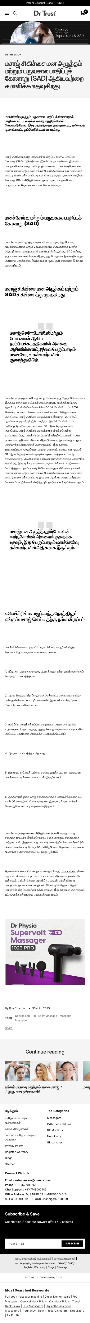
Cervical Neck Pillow (33, 1301)
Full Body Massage (44, 1015)
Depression (13, 54)
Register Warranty (16, 1152)
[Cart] (83, 13)
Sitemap (10, 1164)
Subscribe (72, 1243)
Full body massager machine (23, 1296)
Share (9, 1028)
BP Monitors (55, 1130)
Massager (21, 1020)
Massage (65, 1015)
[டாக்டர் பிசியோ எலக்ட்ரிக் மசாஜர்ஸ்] (45, 921)
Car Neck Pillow (59, 1301)
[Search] (15, 13)
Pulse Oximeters (57, 1310)
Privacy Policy (14, 1145)
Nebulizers (54, 1136)
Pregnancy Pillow (33, 1310)
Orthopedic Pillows (59, 1124)
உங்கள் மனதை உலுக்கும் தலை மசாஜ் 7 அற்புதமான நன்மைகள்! (33, 1089)
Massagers (54, 1117)
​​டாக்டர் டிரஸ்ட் (68, 871)
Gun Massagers (33, 1306)
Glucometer (54, 1142)
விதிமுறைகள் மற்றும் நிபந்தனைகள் (16, 1120)
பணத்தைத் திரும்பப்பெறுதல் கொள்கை (21, 1137)
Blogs (8, 1158)
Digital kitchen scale (57, 1296)
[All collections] (42, 1296)
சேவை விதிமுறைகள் (16, 1128)
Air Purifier (14, 1315)
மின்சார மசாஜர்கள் (56, 647)
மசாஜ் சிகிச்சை (27, 416)
